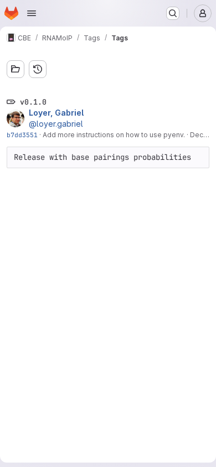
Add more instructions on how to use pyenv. (114, 135)
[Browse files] (15, 69)
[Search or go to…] (172, 13)
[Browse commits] (38, 69)
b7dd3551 (22, 135)
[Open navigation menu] (31, 13)
